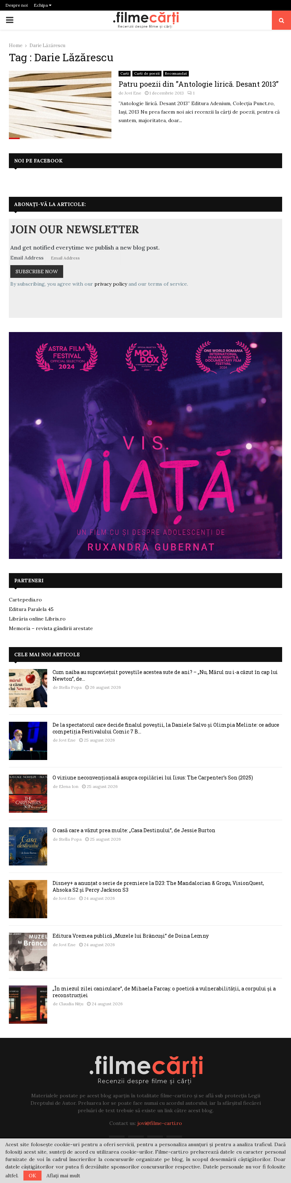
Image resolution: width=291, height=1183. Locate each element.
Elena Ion (68, 786)
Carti (124, 73)
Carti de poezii (147, 73)
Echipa (41, 5)
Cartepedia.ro (25, 599)
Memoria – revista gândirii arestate (51, 628)
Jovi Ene (133, 93)
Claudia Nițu (71, 1003)
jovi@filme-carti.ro (159, 1123)
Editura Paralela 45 (31, 609)
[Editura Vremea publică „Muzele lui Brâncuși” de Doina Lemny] (28, 952)
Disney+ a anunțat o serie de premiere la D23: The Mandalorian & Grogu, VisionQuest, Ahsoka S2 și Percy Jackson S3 (158, 886)
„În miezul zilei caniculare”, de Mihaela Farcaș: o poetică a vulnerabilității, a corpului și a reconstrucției (164, 991)
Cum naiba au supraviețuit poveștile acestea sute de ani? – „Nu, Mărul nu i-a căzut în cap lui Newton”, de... (165, 675)
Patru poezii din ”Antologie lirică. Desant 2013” (199, 83)
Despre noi (16, 5)
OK (32, 1175)
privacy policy (110, 284)
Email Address (27, 258)
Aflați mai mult (63, 1175)
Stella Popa (70, 687)
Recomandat (176, 73)
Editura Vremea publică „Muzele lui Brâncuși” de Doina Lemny (131, 935)
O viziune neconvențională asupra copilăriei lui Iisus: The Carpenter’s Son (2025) (153, 777)
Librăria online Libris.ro (37, 619)
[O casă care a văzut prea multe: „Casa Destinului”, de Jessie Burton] (28, 846)
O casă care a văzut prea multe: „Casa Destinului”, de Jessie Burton (134, 830)
